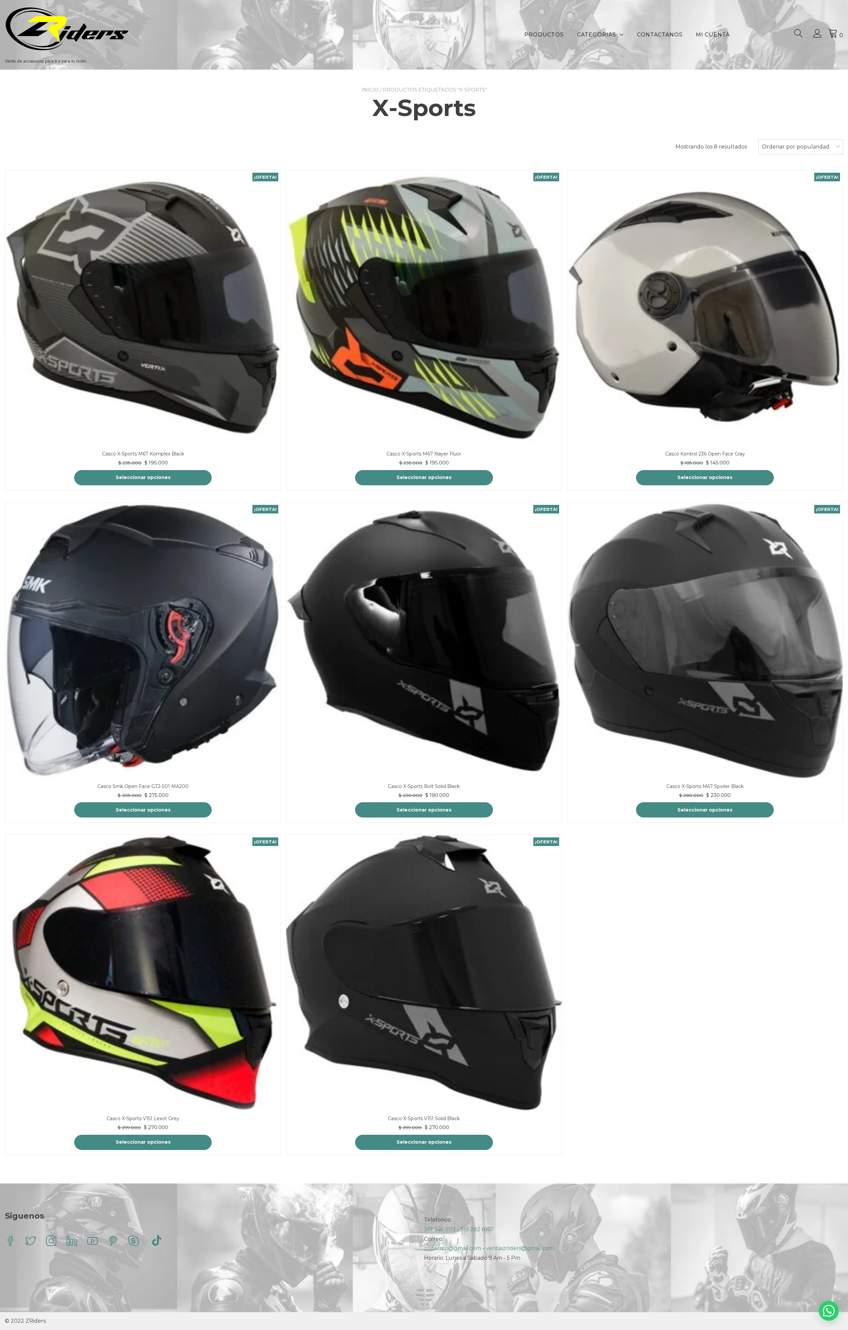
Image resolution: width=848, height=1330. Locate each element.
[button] (829, 1311)
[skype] (133, 1242)
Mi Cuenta (713, 34)
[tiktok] (157, 1242)
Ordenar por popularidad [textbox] (795, 147)
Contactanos (660, 34)
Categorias (596, 34)
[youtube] (92, 1242)
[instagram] (51, 1242)
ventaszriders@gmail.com (520, 1248)
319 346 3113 (440, 1229)
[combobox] (800, 146)
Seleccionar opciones (143, 477)
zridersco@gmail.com (452, 1248)
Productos (544, 34)
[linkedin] (72, 1242)
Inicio (370, 90)
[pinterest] (113, 1242)
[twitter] (31, 1242)
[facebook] (10, 1242)
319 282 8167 (477, 1229)
